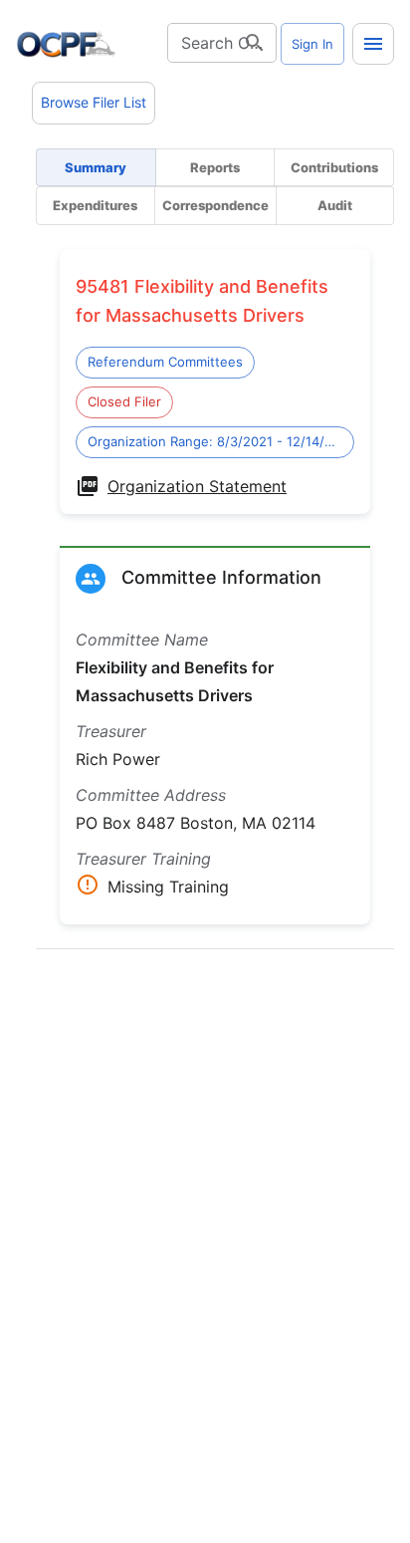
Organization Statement (197, 486)
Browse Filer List (93, 102)
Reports (215, 167)
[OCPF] (65, 44)
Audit (334, 205)
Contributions (334, 167)
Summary (95, 167)
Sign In (312, 44)
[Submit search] (255, 43)
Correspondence (215, 205)
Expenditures (95, 205)
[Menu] (373, 44)
